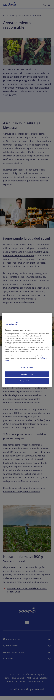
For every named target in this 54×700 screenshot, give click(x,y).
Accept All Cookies (27, 381)
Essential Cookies (27, 374)
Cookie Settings (27, 367)
